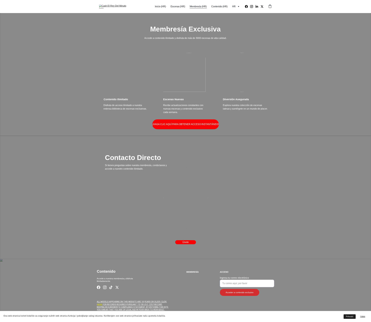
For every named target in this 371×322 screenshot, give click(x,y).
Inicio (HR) (160, 6)
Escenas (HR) (178, 6)
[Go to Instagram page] (252, 6)
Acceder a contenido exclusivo (239, 292)
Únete (185, 242)
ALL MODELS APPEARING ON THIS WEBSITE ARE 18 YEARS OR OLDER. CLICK (132, 302)
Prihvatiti (349, 316)
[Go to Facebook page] (247, 6)
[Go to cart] (270, 6)
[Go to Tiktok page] (111, 287)
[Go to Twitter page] (262, 6)
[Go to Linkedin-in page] (258, 6)
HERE (99, 304)
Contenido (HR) (219, 6)
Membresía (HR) (198, 6)
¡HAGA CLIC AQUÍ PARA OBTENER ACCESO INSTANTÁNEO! (185, 124)
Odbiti (362, 316)
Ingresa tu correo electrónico (234, 278)
